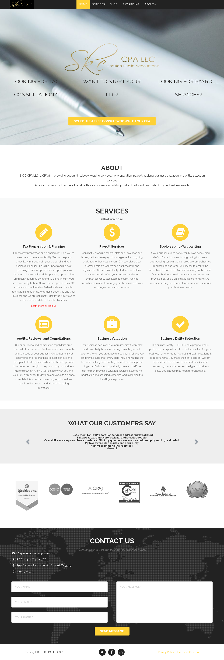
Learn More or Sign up (44, 305)
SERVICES (98, 4)
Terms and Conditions (189, 652)
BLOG (114, 4)
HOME (83, 4)
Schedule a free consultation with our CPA (112, 121)
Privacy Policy (166, 652)
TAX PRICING (131, 4)
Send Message (112, 631)
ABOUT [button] (149, 4)
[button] (27, 441)
